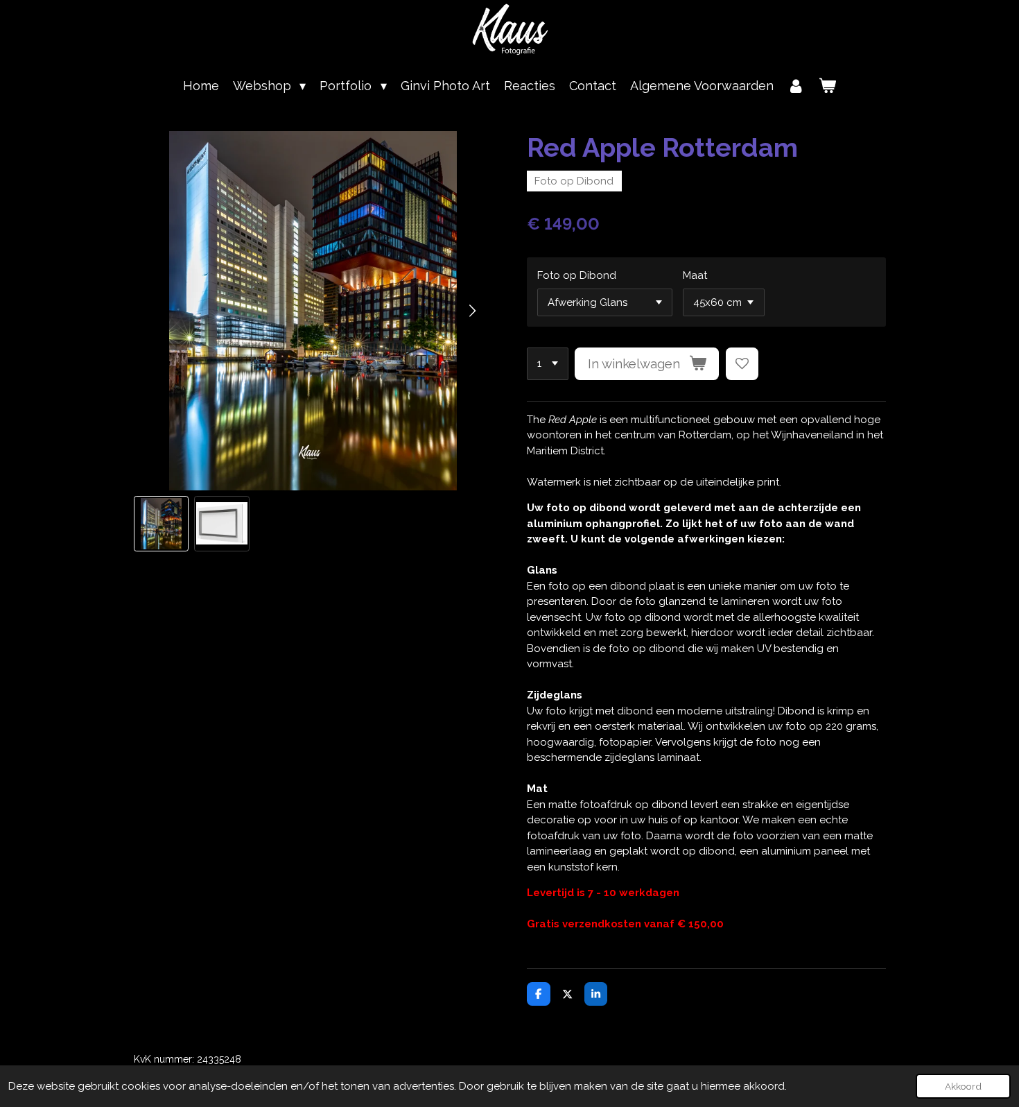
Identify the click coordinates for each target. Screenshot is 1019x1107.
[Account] (796, 85)
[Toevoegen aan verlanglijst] (742, 363)
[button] (161, 523)
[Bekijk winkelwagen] (827, 85)
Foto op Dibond (576, 275)
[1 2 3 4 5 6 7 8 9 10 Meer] (547, 363)
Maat (695, 275)
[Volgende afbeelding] (471, 311)
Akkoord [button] (963, 1086)
